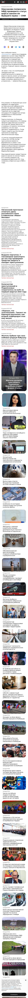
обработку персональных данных (9, 987)
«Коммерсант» (6, 54)
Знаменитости (5, 19)
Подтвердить (14, 994)
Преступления (14, 19)
